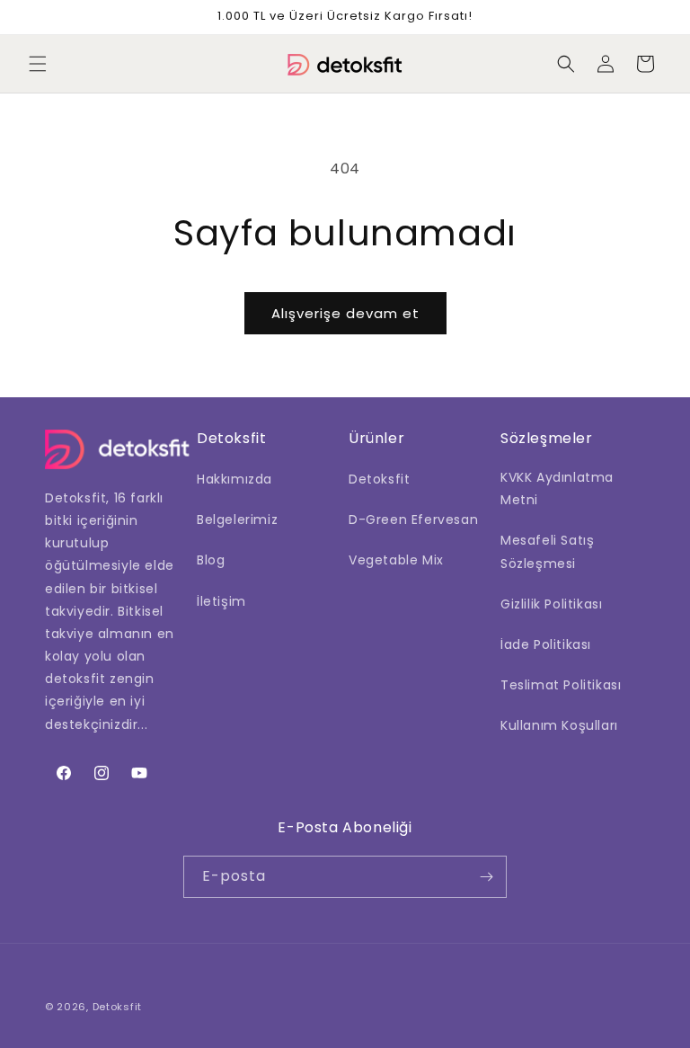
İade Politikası (545, 644)
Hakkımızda (234, 479)
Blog (211, 560)
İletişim (221, 601)
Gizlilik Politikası (551, 604)
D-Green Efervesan (413, 519)
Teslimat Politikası (560, 685)
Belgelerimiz (237, 519)
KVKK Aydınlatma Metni (557, 488)
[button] (38, 64)
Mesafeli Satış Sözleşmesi (547, 551)
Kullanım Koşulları (559, 725)
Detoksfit (379, 479)
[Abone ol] (486, 877)
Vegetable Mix (396, 560)
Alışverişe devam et (345, 313)
